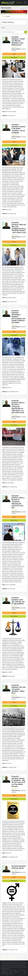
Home (3, 16)
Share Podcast (14, 57)
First (3, 957)
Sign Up (20, 2)
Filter (3, 27)
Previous (8, 957)
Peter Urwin (14, 47)
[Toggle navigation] (25, 2)
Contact (20, 970)
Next (12, 957)
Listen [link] (14, 54)
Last (16, 957)
